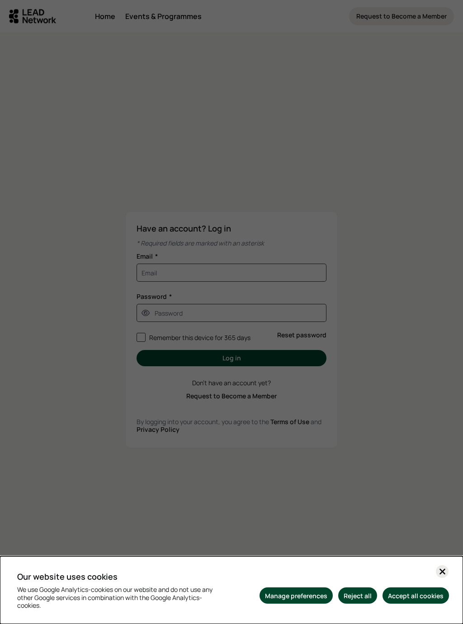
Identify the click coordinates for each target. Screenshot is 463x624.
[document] (231, 590)
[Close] (442, 571)
